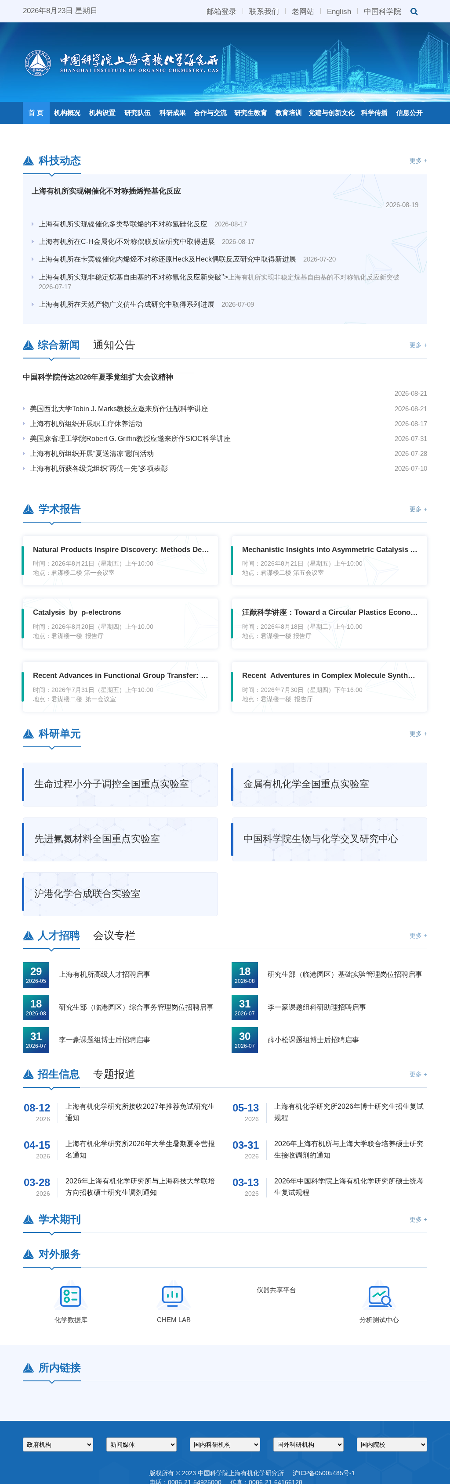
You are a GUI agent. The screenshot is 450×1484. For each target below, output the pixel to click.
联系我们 (264, 11)
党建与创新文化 (331, 112)
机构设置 (102, 112)
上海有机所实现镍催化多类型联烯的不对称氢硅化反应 (143, 430)
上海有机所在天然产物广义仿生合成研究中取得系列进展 (146, 510)
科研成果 (173, 112)
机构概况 (67, 112)
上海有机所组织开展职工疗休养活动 (272, 635)
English (339, 11)
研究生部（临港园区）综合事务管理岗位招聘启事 (136, 1218)
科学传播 (374, 112)
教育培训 (289, 112)
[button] (367, 336)
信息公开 (409, 112)
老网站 (303, 11)
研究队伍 (137, 112)
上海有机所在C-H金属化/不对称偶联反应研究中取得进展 (146, 448)
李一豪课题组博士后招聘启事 (104, 1251)
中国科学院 (382, 11)
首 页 (36, 112)
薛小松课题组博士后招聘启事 (313, 1251)
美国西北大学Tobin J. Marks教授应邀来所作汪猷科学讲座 (297, 620)
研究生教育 (250, 112)
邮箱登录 (221, 11)
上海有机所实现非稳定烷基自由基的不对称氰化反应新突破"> (219, 488)
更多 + (418, 372)
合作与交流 (210, 112)
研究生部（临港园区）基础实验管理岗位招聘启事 (345, 1186)
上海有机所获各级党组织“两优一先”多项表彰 (285, 680)
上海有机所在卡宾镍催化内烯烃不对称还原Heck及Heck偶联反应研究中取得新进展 (187, 465)
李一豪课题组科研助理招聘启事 (317, 1218)
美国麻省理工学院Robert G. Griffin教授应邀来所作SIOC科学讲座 (297, 650)
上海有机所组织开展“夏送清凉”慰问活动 (278, 665)
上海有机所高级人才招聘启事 (104, 1186)
